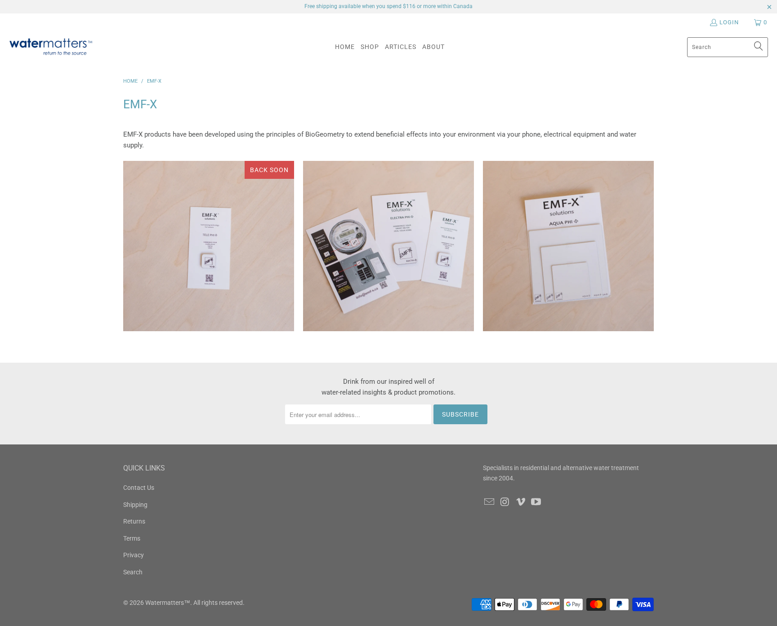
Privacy (133, 555)
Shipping (135, 504)
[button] (370, 47)
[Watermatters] (50, 47)
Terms (131, 538)
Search (133, 572)
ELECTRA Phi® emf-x (388, 246)
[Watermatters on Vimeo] (520, 502)
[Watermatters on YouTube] (536, 502)
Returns (134, 521)
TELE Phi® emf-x (208, 246)
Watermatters (164, 602)
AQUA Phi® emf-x (568, 246)
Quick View (208, 282)
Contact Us (138, 487)
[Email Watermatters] (489, 502)
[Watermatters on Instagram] (505, 502)
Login (729, 22)
